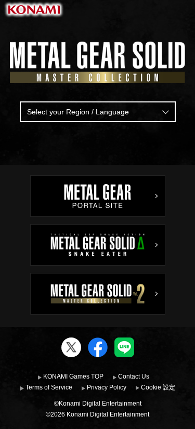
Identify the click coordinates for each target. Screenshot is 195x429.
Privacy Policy (106, 387)
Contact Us (133, 376)
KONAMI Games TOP (73, 376)
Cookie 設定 (158, 387)
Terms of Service (48, 387)
